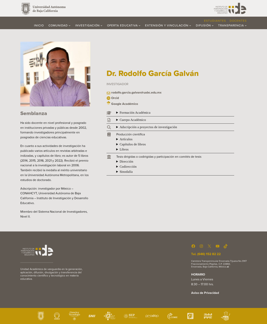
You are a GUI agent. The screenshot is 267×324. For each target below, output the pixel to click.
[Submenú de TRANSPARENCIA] (246, 25)
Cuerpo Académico (133, 120)
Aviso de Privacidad (205, 293)
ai (228, 266)
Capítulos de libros (133, 144)
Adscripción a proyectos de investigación (148, 127)
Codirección (128, 166)
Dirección (126, 161)
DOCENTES (238, 21)
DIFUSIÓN (203, 25)
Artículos (126, 139)
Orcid (115, 98)
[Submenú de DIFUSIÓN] (213, 25)
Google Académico (124, 104)
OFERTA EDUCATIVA (122, 25)
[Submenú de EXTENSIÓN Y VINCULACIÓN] (190, 25)
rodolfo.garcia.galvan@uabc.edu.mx (136, 92)
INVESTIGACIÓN (87, 25)
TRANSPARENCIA (231, 25)
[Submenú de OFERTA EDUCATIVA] (140, 25)
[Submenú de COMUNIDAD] (70, 25)
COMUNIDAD (58, 25)
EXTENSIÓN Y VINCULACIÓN (166, 25)
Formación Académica (135, 112)
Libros (124, 149)
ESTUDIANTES (215, 21)
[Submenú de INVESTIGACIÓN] (101, 25)
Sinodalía (126, 172)
